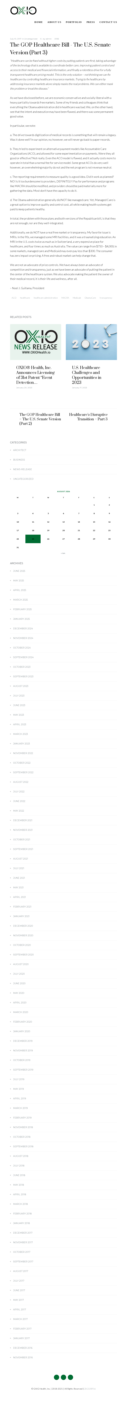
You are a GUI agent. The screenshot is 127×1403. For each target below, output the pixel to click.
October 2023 (22, 667)
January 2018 (21, 1223)
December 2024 (23, 628)
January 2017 (21, 1338)
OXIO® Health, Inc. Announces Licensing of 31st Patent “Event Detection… (35, 375)
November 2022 (23, 753)
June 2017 (19, 1290)
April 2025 (19, 590)
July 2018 (18, 1165)
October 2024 (22, 647)
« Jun (63, 553)
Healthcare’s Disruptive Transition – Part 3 (88, 417)
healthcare (25, 297)
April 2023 (19, 724)
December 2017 (23, 1232)
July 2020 (19, 973)
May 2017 (18, 1300)
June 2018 (19, 1175)
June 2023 (19, 705)
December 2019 (23, 1041)
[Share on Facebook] (11, 306)
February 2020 (22, 1021)
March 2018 (20, 1204)
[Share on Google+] (23, 306)
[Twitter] (63, 1377)
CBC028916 (90, 1388)
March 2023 (20, 734)
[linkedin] (70, 1377)
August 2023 (20, 686)
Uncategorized (30, 39)
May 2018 (18, 1184)
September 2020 (23, 954)
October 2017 (21, 1252)
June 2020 (19, 983)
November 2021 (23, 830)
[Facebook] (56, 1377)
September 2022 (23, 772)
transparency (106, 297)
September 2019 (23, 1069)
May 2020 (18, 993)
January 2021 (21, 916)
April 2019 (19, 1098)
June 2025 (19, 571)
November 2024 (23, 638)
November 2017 (23, 1242)
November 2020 (23, 935)
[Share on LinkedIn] (29, 306)
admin (49, 39)
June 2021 (19, 878)
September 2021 (23, 849)
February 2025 (22, 609)
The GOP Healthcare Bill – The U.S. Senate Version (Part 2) (40, 419)
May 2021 (18, 887)
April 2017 (19, 1309)
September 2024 (23, 657)
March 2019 (20, 1108)
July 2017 (18, 1280)
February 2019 (22, 1117)
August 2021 (20, 858)
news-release (22, 469)
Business (19, 459)
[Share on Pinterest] (35, 306)
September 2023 (23, 676)
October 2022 (22, 762)
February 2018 (22, 1213)
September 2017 (23, 1261)
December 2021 (22, 820)
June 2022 (19, 801)
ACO (14, 297)
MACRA (65, 297)
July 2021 (18, 868)
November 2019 (23, 1050)
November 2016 (23, 1357)
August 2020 (21, 964)
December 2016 (22, 1348)
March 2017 (20, 1319)
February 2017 (22, 1328)
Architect (19, 450)
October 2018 (22, 1137)
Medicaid (77, 297)
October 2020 (22, 945)
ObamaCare (90, 297)
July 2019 (18, 1079)
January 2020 (21, 1031)
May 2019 (18, 1089)
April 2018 (19, 1194)
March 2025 (20, 599)
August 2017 (20, 1271)
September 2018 (23, 1146)
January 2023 (21, 743)
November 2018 (23, 1127)
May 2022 (18, 810)
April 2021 (19, 897)
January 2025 (21, 619)
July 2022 (18, 791)
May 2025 (18, 580)
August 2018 (20, 1156)
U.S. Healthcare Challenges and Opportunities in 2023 (86, 375)
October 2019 (21, 1060)
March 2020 (20, 1012)
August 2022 (20, 782)
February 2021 (22, 906)
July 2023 (18, 695)
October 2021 (21, 839)
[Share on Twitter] (17, 306)
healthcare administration (46, 297)
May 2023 (18, 714)
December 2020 (23, 926)
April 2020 (19, 1002)
